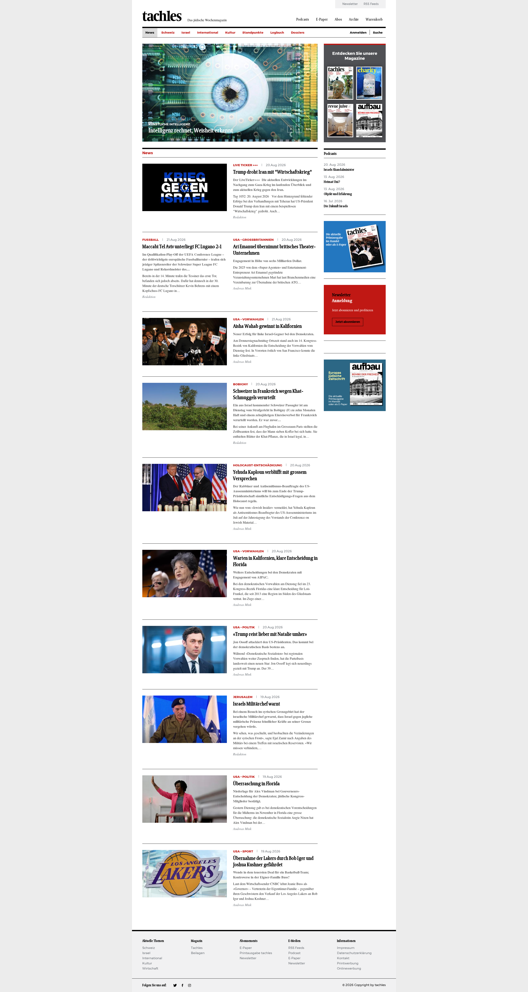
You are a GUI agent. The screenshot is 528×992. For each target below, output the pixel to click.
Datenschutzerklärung (354, 953)
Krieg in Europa (303, 60)
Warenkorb (374, 19)
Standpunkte (252, 32)
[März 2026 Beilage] (369, 84)
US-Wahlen (300, 69)
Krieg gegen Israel (305, 41)
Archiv (354, 19)
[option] (230, 93)
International (207, 32)
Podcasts (302, 19)
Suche (378, 32)
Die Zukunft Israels (336, 206)
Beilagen (198, 953)
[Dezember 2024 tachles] (340, 84)
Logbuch (277, 32)
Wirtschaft (150, 968)
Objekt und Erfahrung (338, 194)
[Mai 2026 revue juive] (340, 121)
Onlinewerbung (349, 968)
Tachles (197, 948)
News (149, 32)
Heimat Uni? (332, 181)
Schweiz (167, 32)
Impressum (346, 948)
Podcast (294, 953)
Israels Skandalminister (339, 169)
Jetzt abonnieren (347, 322)
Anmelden (358, 32)
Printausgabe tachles (256, 953)
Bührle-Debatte (303, 51)
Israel (186, 32)
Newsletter (350, 4)
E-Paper (322, 19)
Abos (338, 19)
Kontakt (343, 958)
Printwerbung (347, 963)
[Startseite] (162, 16)
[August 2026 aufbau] (369, 121)
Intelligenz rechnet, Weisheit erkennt (190, 131)
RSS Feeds (371, 4)
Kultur (230, 32)
